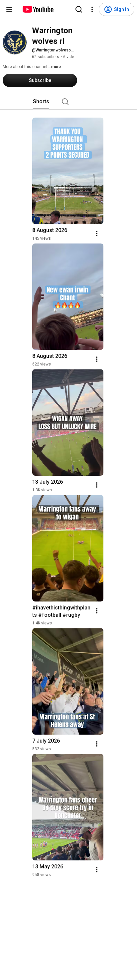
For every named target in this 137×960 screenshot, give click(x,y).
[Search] (79, 9)
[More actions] (96, 233)
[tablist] (68, 102)
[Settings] (92, 9)
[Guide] (9, 9)
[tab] (41, 102)
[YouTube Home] (37, 9)
